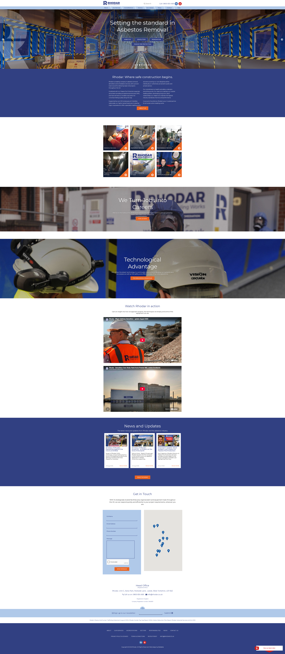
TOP (142, 608)
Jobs (178, 8)
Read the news (142, 477)
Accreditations (128, 8)
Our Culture (149, 8)
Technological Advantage (142, 278)
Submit (167, 613)
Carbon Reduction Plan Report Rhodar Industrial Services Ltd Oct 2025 (174, 620)
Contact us (174, 630)
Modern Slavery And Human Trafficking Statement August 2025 (109, 620)
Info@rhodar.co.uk (167, 636)
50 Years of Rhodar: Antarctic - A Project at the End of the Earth (142, 449)
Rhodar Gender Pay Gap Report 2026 (140, 620)
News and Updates (142, 426)
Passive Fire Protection (142, 47)
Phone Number (111, 531)
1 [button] (134, 65)
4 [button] (141, 65)
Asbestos (127, 43)
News (159, 8)
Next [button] (282, 39)
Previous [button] (3, 39)
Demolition (141, 43)
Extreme (161, 647)
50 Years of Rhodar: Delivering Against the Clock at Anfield (114, 449)
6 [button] (146, 65)
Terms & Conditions (138, 636)
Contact (169, 8)
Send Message (122, 569)
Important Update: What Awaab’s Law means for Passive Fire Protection (167, 449)
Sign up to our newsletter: (124, 613)
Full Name (110, 516)
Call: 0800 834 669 (166, 4)
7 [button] (148, 65)
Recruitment (152, 636)
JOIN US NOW (142, 218)
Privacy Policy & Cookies (119, 636)
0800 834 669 (138, 595)
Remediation (156, 43)
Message (109, 538)
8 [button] (150, 65)
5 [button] (143, 65)
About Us (142, 108)
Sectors (140, 8)
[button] (163, 538)
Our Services (116, 8)
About (106, 8)
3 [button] (139, 65)
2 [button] (137, 65)
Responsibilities (155, 630)
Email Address (111, 524)
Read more (123, 466)
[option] (142, 39)
